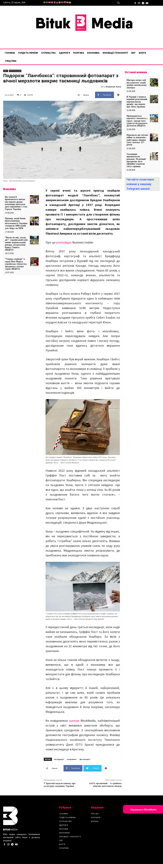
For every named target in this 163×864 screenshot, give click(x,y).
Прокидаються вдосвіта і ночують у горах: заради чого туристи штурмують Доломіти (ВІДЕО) (137, 121)
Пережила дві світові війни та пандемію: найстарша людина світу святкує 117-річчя (137, 140)
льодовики (71, 759)
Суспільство (15, 71)
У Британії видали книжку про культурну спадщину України (59, 785)
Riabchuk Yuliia (113, 86)
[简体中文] (47, 2)
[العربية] (44, 2)
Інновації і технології (70, 837)
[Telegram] (143, 3)
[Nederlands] (49, 2)
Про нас (95, 814)
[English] (52, 2)
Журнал (95, 821)
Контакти (95, 817)
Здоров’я (63, 825)
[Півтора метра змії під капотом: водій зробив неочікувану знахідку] (154, 82)
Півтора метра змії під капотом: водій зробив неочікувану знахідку (137, 84)
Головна (63, 814)
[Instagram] (139, 3)
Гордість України (67, 817)
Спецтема (64, 848)
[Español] (67, 2)
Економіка (64, 833)
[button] (118, 2)
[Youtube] (147, 3)
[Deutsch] (57, 2)
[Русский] (65, 2)
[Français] (54, 2)
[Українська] (70, 2)
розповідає (64, 242)
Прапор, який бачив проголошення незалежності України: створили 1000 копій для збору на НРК (16, 223)
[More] (118, 95)
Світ (5, 71)
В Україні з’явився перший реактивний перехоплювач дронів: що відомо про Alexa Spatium (137, 102)
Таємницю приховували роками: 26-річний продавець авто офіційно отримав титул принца (136, 160)
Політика (63, 829)
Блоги (62, 844)
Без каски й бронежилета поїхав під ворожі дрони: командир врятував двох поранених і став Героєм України (16, 203)
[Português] (62, 2)
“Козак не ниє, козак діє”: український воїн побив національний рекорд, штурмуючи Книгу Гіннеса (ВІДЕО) (16, 243)
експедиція (59, 759)
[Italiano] (59, 2)
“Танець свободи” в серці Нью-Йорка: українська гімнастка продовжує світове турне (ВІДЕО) (16, 264)
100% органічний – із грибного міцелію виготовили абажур (105, 785)
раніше (74, 721)
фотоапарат (84, 759)
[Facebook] (135, 3)
